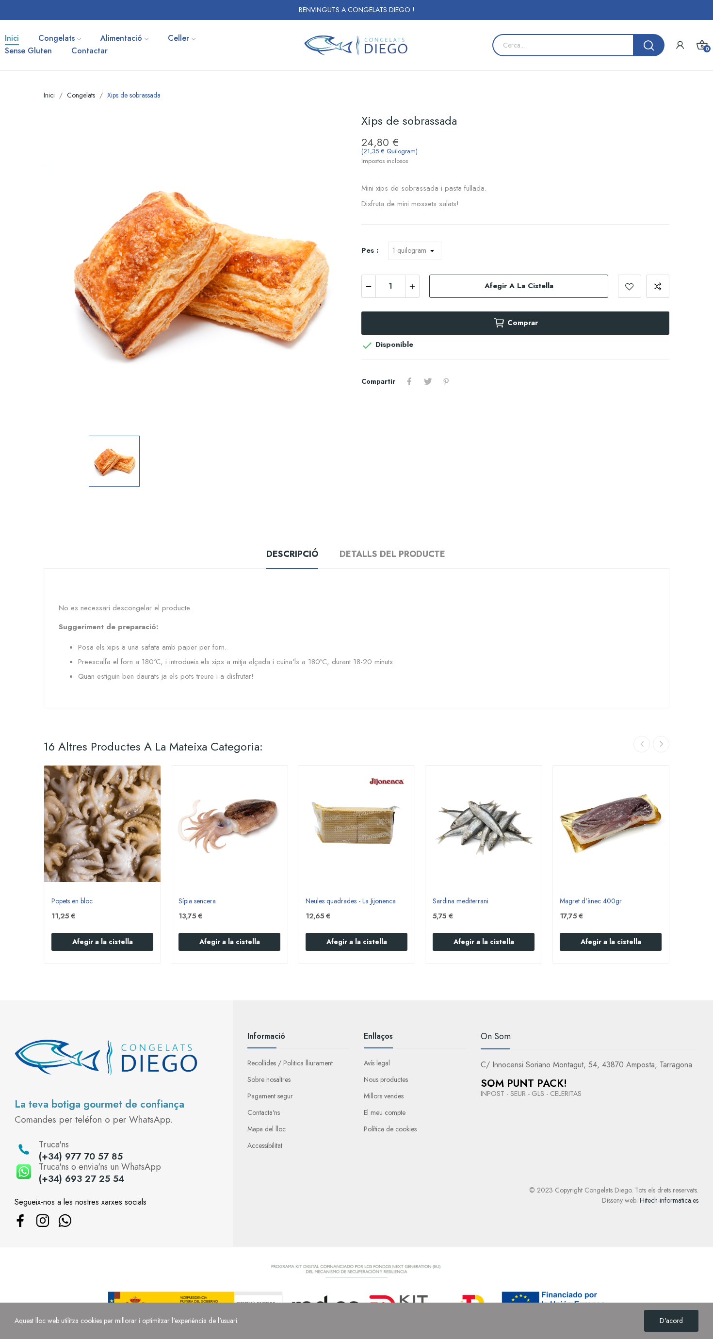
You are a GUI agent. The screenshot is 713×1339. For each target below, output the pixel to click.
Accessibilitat (264, 1145)
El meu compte (384, 1112)
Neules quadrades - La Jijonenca (351, 901)
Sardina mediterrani (460, 901)
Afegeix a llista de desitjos (629, 286)
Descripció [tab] (292, 554)
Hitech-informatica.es (669, 1200)
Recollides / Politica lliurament (290, 1063)
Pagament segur (270, 1096)
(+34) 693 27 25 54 (81, 1178)
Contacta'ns (263, 1112)
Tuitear (428, 381)
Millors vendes (384, 1096)
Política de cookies (390, 1129)
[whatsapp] (64, 1221)
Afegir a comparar (657, 286)
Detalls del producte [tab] (392, 554)
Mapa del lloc (266, 1129)
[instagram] (42, 1221)
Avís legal (377, 1063)
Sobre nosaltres (269, 1079)
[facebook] (20, 1221)
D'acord (671, 1320)
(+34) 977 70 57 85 (81, 1156)
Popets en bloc (72, 901)
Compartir (409, 381)
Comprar (522, 322)
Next (661, 744)
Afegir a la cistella (519, 285)
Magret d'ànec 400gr (591, 901)
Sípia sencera (197, 901)
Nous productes (386, 1079)
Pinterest (446, 381)
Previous (641, 744)
